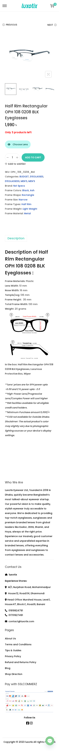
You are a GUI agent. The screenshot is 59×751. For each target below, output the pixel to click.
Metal (27, 213)
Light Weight (30, 208)
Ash (32, 190)
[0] (52, 6)
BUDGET (24, 176)
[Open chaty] (49, 740)
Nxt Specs (19, 185)
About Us (10, 638)
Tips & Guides (13, 650)
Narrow (23, 199)
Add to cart (33, 157)
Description (16, 238)
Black (25, 190)
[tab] (29, 238)
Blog (7, 668)
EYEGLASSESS (12, 181)
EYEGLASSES (36, 176)
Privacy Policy (13, 656)
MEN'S (24, 181)
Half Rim (26, 204)
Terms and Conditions (18, 644)
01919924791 (16, 610)
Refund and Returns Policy (20, 662)
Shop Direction (13, 674)
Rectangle (28, 195)
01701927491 (16, 615)
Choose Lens (20, 144)
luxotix (29, 742)
